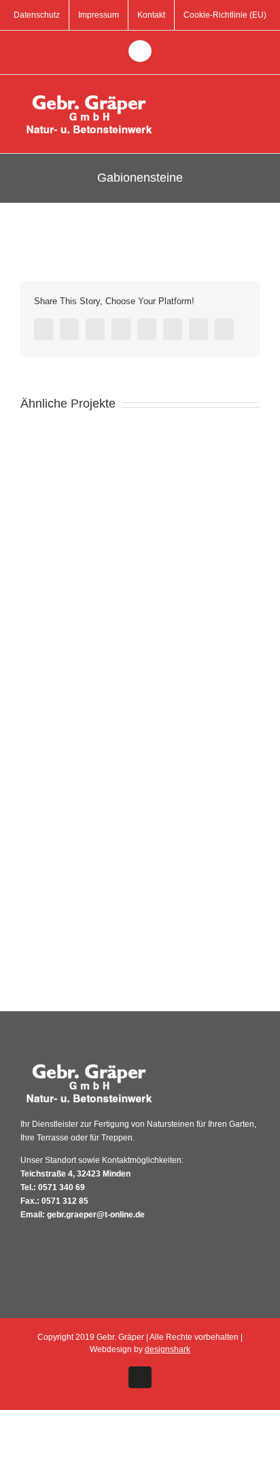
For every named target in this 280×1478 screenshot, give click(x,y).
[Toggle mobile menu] (254, 95)
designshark (167, 1349)
